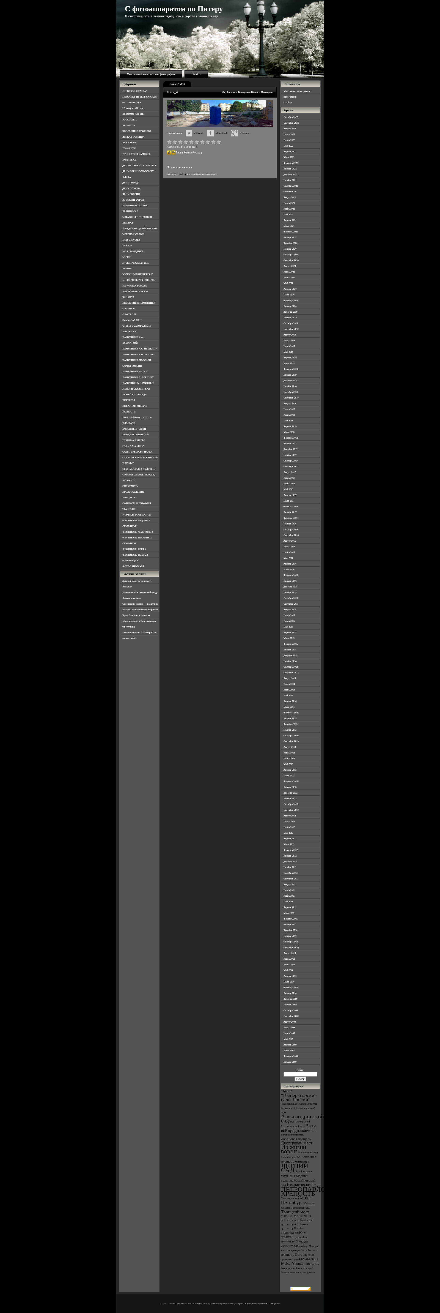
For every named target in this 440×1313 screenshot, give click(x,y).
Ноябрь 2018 (290, 386)
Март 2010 (288, 981)
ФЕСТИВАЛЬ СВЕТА (134, 549)
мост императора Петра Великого (299, 1250)
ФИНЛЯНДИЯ (130, 560)
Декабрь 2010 (290, 930)
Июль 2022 (289, 134)
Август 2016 (289, 541)
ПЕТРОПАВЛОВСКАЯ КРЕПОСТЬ (314, 1191)
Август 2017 (289, 472)
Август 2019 (289, 334)
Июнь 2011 (289, 896)
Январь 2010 (290, 993)
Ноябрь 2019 (290, 317)
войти (182, 173)
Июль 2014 (289, 684)
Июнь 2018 (289, 415)
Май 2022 (288, 146)
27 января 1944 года (132, 108)
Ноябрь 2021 (290, 180)
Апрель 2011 (289, 907)
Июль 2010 (289, 959)
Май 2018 (288, 420)
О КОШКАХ (129, 308)
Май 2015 (288, 626)
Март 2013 (288, 775)
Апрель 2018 (290, 426)
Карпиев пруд (288, 1157)
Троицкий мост (295, 1211)
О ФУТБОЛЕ (129, 314)
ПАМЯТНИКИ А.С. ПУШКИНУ (139, 348)
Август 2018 (289, 403)
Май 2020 (288, 283)
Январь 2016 (290, 581)
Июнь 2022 (289, 140)
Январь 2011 (289, 924)
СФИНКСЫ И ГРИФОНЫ (136, 503)
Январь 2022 (290, 168)
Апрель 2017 (290, 495)
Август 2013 (289, 747)
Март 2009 (288, 1050)
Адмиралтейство (308, 1104)
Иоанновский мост (307, 1152)
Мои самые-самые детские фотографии (151, 74)
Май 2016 (288, 558)
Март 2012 (288, 844)
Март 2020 (288, 294)
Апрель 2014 (290, 701)
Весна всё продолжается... (299, 1128)
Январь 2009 (290, 1062)
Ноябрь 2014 (290, 661)
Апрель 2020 (290, 289)
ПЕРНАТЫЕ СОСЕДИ (134, 394)
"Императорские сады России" (299, 1097)
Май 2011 (288, 901)
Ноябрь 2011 (289, 867)
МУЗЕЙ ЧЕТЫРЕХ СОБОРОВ (138, 280)
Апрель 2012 (290, 838)
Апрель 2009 (290, 1044)
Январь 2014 (290, 718)
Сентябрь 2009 (291, 1016)
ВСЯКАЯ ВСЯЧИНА (133, 137)
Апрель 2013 (290, 770)
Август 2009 (289, 1022)
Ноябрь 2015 (290, 592)
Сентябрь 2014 (291, 672)
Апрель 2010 (290, 976)
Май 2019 (288, 352)
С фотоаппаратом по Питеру (174, 9)
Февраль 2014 (290, 712)
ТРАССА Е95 (129, 509)
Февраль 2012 (290, 850)
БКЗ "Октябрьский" (300, 1121)
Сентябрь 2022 (291, 123)
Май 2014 (288, 695)
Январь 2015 (290, 649)
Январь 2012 (290, 855)
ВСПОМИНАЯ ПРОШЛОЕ (136, 131)
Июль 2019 (289, 340)
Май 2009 (288, 1039)
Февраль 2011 (290, 918)
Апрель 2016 (290, 563)
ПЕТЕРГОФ (129, 400)
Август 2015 (289, 609)
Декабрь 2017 (290, 449)
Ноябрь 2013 (290, 730)
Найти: (300, 1069)
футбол (311, 1272)
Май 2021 (288, 214)
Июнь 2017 (289, 483)
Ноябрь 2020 (290, 249)
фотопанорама (298, 1272)
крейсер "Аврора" (309, 1246)
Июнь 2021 (289, 208)
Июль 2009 (289, 1027)
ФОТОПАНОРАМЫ (133, 566)
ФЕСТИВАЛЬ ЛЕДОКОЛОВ (137, 532)
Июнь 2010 (289, 964)
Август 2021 (289, 197)
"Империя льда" (289, 1104)
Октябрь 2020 (290, 254)
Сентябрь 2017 (291, 466)
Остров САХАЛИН (132, 320)
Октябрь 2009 (290, 1010)
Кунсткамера (302, 1161)
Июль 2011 (289, 890)
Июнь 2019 (289, 346)
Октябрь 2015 (290, 598)
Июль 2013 (289, 752)
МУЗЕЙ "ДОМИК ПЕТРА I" (137, 274)
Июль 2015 (289, 615)
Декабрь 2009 (290, 999)
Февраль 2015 (290, 644)
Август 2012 (289, 815)
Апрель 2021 (290, 220)
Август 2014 (289, 678)
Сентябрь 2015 (291, 604)
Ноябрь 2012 (290, 798)
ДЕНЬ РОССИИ (131, 194)
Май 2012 (288, 833)
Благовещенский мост (293, 1126)
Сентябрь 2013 (291, 741)
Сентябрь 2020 (291, 260)
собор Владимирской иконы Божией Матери (300, 1268)
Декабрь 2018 (290, 380)
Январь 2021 (290, 237)
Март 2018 (288, 432)
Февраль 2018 (290, 438)
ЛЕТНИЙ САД (130, 211)
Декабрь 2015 (290, 586)
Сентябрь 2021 (291, 191)
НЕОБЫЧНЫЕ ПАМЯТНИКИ (138, 303)
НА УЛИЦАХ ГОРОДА (134, 285)
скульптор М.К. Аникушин (299, 1261)
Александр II (288, 1108)
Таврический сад (300, 1208)
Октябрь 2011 (290, 873)
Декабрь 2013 (290, 724)
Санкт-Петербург (297, 1200)
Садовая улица (289, 1198)
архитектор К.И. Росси (293, 1228)
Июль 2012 (289, 821)
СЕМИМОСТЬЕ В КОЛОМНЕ (138, 469)
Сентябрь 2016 (291, 535)
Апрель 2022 (290, 151)
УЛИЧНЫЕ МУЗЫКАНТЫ (136, 514)
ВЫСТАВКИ (129, 142)
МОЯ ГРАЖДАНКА (132, 251)
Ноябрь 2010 (290, 936)
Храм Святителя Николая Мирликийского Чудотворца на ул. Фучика (139, 621)
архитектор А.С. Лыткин (294, 1224)
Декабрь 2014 (290, 655)
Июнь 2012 (289, 827)
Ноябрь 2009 (290, 1004)
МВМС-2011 (288, 1176)
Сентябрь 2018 (291, 397)
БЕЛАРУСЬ (128, 125)
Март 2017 (288, 501)
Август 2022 (289, 128)
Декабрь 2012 (290, 793)
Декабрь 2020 (290, 243)
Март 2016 (288, 569)
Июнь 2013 (289, 758)
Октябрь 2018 (290, 392)
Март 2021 (288, 226)
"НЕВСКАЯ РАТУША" (134, 91)
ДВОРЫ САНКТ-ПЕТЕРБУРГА (139, 165)
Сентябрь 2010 (291, 947)
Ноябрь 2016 (290, 523)
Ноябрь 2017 (290, 455)
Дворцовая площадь (296, 1139)
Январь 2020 (290, 306)
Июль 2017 (289, 478)
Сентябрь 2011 (290, 878)
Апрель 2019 (290, 357)
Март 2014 (288, 707)
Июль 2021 (289, 203)
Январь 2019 (290, 375)
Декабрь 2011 (290, 861)
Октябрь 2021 (290, 186)
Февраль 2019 (290, 369)
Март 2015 (288, 638)
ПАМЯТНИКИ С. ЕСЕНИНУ (138, 377)
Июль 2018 (289, 409)
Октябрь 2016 (290, 529)
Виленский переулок (292, 1134)
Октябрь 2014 (290, 667)
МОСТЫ (127, 245)
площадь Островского (297, 1254)
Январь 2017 (290, 512)
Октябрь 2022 (290, 117)
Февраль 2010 (290, 987)
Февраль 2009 (290, 1056)
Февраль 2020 (290, 300)
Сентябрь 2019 (291, 329)
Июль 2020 (289, 271)
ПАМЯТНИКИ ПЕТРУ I (135, 371)
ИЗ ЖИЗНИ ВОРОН (133, 200)
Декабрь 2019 (290, 312)
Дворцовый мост (296, 1143)
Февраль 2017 (290, 506)
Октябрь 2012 (290, 804)
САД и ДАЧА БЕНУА (133, 446)
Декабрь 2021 (290, 174)
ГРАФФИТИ (129, 148)
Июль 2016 (289, 546)
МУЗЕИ (126, 257)
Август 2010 (289, 953)
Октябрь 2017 (290, 460)
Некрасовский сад (303, 1184)
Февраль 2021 (290, 231)
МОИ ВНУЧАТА (131, 240)
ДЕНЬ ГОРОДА (130, 182)
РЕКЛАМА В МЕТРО (133, 440)
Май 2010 (288, 970)
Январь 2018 (290, 443)
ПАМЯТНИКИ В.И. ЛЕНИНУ (138, 354)
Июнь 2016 (289, 552)
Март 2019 (288, 363)
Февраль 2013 (290, 781)
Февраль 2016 (290, 575)
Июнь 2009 (289, 1033)
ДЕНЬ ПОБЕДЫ (131, 188)
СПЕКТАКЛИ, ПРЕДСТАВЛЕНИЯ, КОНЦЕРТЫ (133, 492)
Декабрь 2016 (290, 518)
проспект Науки (289, 1259)
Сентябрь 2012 (291, 810)
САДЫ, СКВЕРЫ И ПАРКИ (137, 451)
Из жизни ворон (293, 1149)
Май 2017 (288, 489)
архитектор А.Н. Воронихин (297, 1220)
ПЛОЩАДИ (128, 423)
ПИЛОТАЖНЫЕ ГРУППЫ (137, 417)
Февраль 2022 (290, 163)
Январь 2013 (290, 787)
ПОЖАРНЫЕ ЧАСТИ (134, 429)
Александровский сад (302, 1118)
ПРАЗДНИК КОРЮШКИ (135, 434)
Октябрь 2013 (290, 735)
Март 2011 (288, 913)
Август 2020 (289, 266)
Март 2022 (288, 157)
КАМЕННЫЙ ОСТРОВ (135, 205)
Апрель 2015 (290, 632)
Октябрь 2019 (290, 323)
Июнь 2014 (289, 689)
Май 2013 (288, 764)
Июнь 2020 (289, 277)
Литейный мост (303, 1171)
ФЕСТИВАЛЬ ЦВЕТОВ (135, 555)
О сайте (196, 74)
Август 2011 (289, 884)
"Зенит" (286, 1091)
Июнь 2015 (289, 621)
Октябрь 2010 (290, 941)
